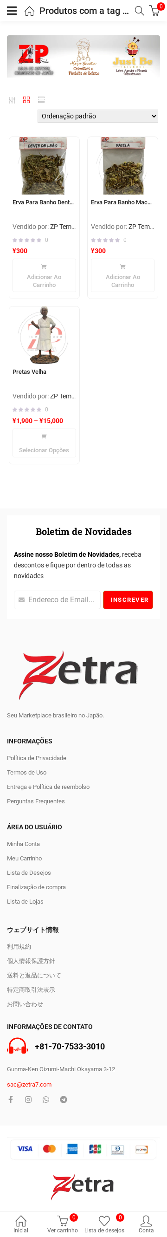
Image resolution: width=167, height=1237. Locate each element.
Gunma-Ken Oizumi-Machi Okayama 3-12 (61, 1069)
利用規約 (19, 946)
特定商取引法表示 (31, 989)
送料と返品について (34, 975)
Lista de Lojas (25, 901)
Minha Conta (23, 843)
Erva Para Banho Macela (122, 202)
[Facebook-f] (10, 1099)
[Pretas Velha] (44, 335)
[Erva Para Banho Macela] (123, 165)
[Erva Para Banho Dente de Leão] (44, 165)
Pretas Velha (29, 371)
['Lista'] (41, 100)
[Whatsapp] (46, 1099)
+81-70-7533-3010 (70, 1047)
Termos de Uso (26, 772)
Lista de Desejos (29, 872)
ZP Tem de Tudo (73, 226)
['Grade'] (26, 100)
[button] (44, 275)
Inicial (20, 1230)
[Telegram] (63, 1099)
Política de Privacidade (36, 758)
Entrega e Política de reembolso (48, 786)
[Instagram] (28, 1099)
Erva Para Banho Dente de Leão (44, 202)
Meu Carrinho (24, 858)
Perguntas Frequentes (36, 801)
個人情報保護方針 (31, 960)
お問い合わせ (25, 1004)
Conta (146, 1230)
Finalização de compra (36, 887)
